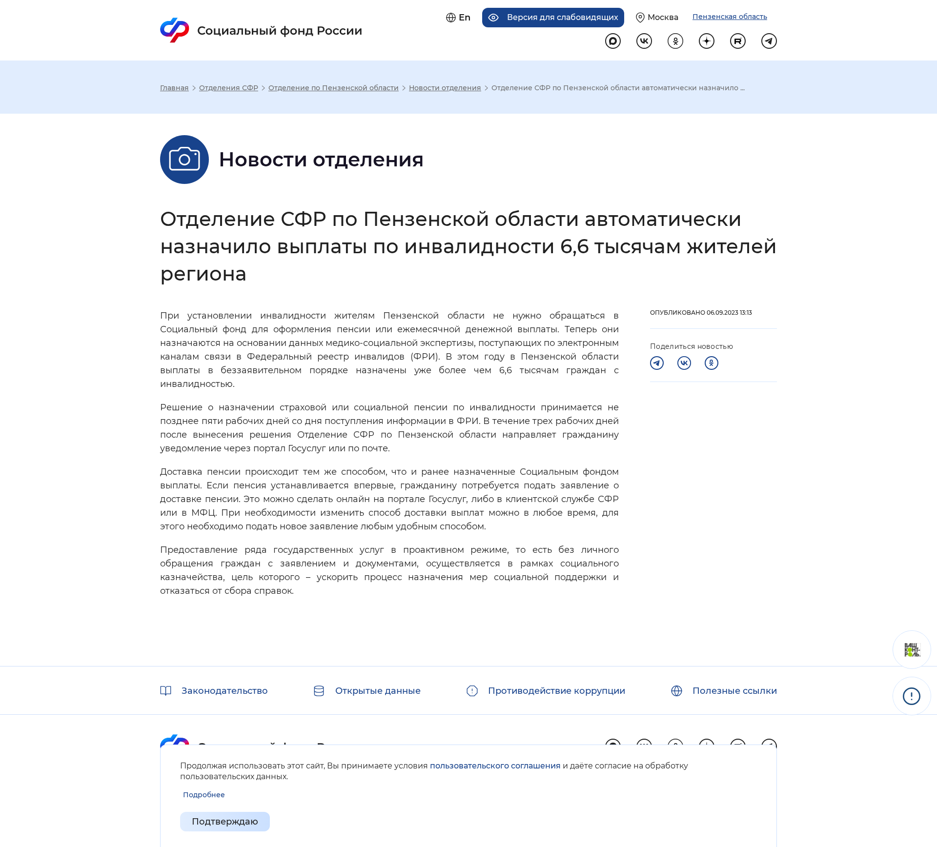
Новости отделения (445, 87)
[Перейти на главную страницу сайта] (261, 30)
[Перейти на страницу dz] (706, 41)
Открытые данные (378, 690)
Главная (174, 87)
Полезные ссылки (735, 690)
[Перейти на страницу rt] (738, 41)
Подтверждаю (225, 821)
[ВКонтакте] (684, 363)
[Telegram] (657, 363)
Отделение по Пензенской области (333, 87)
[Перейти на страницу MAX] (613, 41)
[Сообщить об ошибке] (912, 696)
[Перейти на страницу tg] (769, 41)
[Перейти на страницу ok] (675, 41)
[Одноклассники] (711, 363)
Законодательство (225, 690)
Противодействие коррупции (556, 690)
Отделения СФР (228, 87)
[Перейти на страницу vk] (644, 41)
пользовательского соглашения (495, 765)
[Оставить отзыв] (912, 649)
